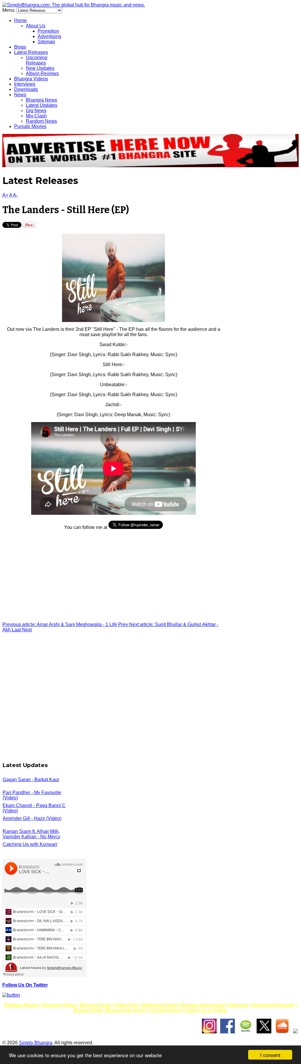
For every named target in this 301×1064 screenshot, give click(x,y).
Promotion (48, 31)
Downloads (26, 89)
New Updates (40, 68)
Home (20, 20)
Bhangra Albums (21, 1004)
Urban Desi (127, 1004)
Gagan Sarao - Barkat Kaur (31, 779)
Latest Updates (41, 105)
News (20, 94)
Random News (41, 121)
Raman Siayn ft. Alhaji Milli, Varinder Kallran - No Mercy (31, 834)
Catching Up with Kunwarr (30, 844)
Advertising (49, 36)
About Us (35, 25)
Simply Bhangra (35, 1042)
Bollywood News (160, 1004)
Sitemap (46, 41)
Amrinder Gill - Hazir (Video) (32, 818)
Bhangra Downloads (203, 1004)
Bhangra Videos (31, 78)
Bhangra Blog (87, 1010)
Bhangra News (41, 99)
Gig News (36, 110)
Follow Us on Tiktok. (206, 1010)
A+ (5, 194)
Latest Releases (31, 52)
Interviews (24, 84)
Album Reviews (42, 73)
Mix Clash (36, 115)
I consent (270, 1054)
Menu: (9, 10)
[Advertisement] (113, 576)
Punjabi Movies (30, 126)
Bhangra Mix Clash (125, 1010)
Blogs (20, 46)
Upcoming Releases (36, 60)
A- (15, 194)
